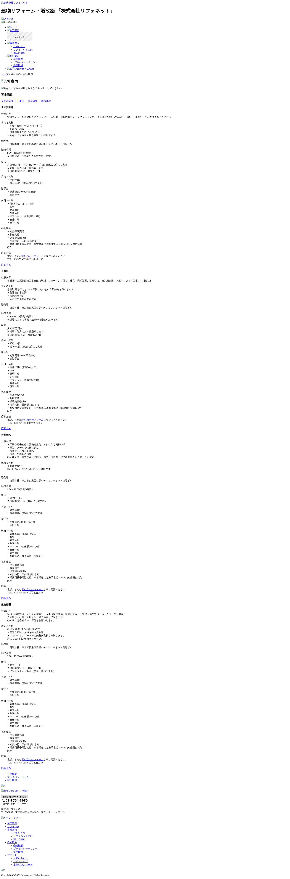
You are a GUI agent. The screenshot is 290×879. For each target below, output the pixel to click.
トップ (4, 74)
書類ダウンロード (23, 864)
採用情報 (18, 65)
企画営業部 (7, 101)
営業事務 (32, 101)
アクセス (12, 855)
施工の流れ (19, 52)
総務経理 (46, 101)
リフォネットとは (23, 49)
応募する (6, 265)
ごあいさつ (19, 46)
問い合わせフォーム (33, 256)
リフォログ (13, 826)
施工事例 (12, 823)
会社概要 (18, 59)
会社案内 (12, 842)
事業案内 (12, 829)
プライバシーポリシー (25, 62)
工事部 (20, 101)
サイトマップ (20, 861)
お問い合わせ (20, 858)
